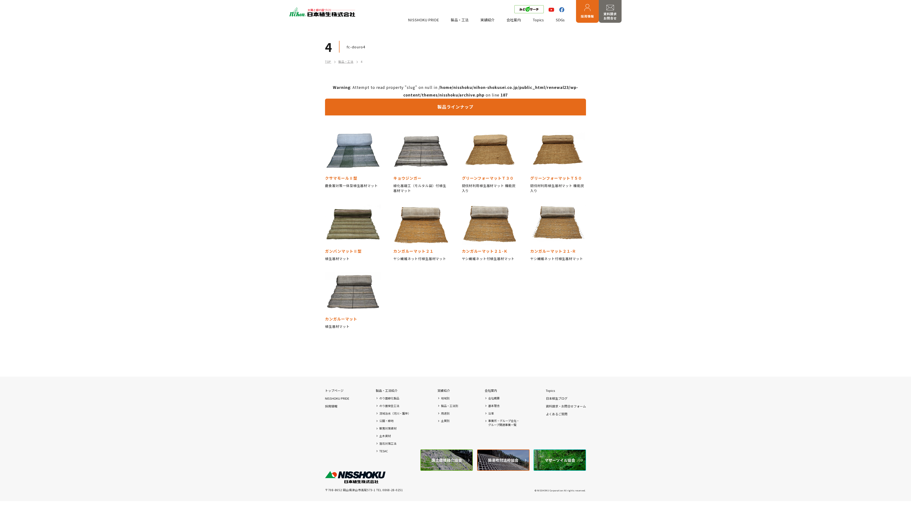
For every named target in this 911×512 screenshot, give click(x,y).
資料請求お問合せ (610, 16)
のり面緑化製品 (389, 398)
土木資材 (385, 436)
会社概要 (494, 398)
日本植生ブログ (556, 398)
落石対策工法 (387, 443)
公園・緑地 (386, 421)
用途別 (445, 413)
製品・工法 (460, 19)
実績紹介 (487, 19)
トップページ (334, 390)
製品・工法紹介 (386, 390)
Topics (538, 19)
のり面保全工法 (389, 406)
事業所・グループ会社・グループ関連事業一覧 (503, 423)
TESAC (383, 451)
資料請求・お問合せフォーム (566, 406)
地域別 (445, 398)
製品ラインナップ (455, 107)
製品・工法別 (449, 406)
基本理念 (494, 406)
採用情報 (587, 16)
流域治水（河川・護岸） (395, 413)
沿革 (491, 413)
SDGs (560, 19)
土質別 (445, 421)
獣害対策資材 (387, 428)
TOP (328, 61)
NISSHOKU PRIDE (423, 19)
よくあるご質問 (556, 414)
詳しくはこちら (353, 161)
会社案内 (514, 19)
